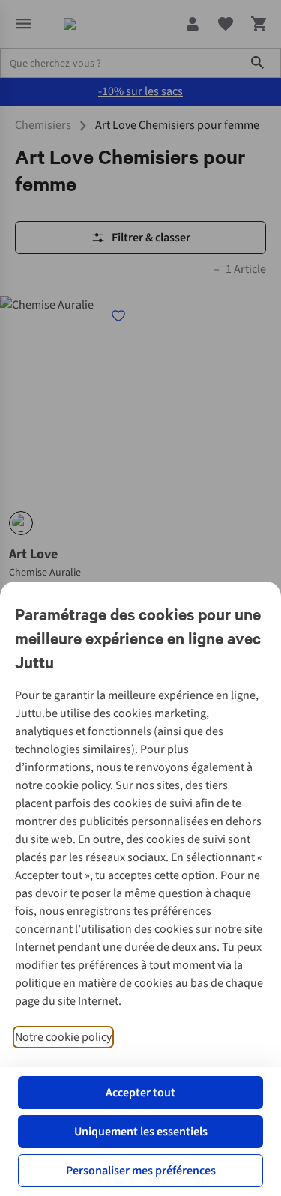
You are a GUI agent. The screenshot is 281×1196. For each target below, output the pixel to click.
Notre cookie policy (63, 1037)
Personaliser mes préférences (141, 1170)
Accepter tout (140, 1092)
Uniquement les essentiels (141, 1131)
